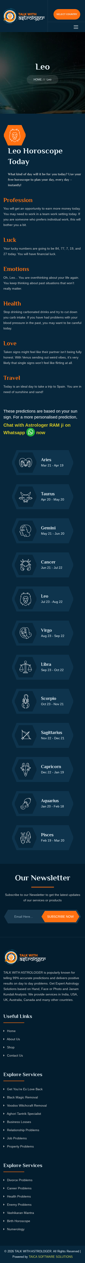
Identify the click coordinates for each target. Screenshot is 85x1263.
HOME (38, 79)
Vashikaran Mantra (20, 1213)
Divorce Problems (19, 1180)
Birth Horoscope (18, 1221)
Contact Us (14, 1055)
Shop (10, 1047)
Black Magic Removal (22, 1097)
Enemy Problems (19, 1204)
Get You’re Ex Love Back (24, 1089)
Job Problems (16, 1138)
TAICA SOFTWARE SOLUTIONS (51, 1256)
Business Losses (18, 1122)
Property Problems (20, 1146)
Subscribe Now (60, 916)
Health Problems (18, 1196)
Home (11, 1031)
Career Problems (19, 1188)
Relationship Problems (22, 1130)
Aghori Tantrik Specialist (23, 1113)
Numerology (15, 1229)
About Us (13, 1039)
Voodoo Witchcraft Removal (26, 1105)
